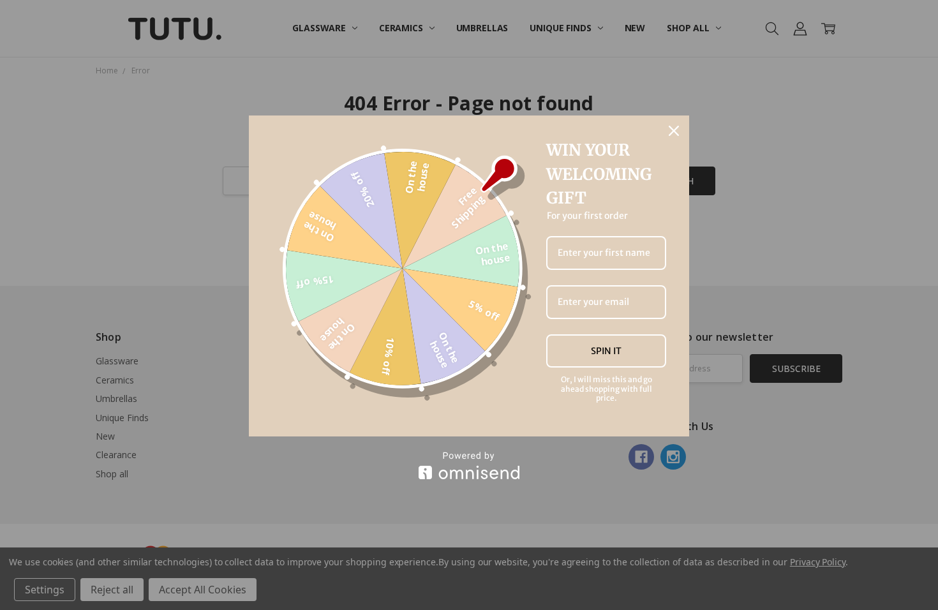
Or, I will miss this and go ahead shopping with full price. (606, 389)
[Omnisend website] (469, 465)
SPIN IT (606, 351)
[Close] (674, 130)
